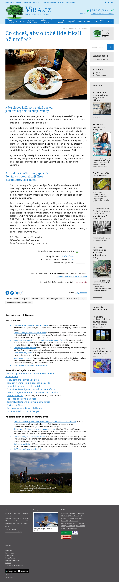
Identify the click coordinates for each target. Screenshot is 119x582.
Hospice (72, 513)
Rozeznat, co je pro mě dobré (21, 398)
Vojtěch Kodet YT (67, 518)
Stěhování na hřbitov (22, 444)
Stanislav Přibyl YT (76, 516)
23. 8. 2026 (96, 59)
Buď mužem (68, 256)
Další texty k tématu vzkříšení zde (28, 449)
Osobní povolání (15, 395)
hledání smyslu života (55, 298)
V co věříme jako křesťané (14, 565)
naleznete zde (81, 282)
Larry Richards (73, 28)
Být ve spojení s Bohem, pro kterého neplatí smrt (35, 429)
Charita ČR (64, 513)
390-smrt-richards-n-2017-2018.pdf (71, 276)
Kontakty (8, 550)
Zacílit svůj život (15, 405)
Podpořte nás (10, 558)
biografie (25, 298)
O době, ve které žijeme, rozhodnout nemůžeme (31, 389)
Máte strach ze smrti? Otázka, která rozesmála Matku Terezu (40, 340)
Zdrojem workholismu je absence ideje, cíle (28, 382)
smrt (16, 298)
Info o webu (9, 553)
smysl (83, 298)
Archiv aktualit (97, 297)
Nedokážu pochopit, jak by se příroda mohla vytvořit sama (102, 320)
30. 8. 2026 (103, 59)
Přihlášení (98, 69)
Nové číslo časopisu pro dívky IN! (99, 127)
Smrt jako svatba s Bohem (25, 347)
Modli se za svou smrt (23, 358)
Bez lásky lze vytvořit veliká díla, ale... (25, 408)
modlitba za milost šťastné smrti (19, 303)
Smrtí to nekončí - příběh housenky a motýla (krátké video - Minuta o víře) (45, 421)
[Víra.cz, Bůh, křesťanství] (28, 12)
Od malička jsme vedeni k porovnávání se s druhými (32, 392)
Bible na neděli (100, 55)
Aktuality (97, 85)
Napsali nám (9, 555)
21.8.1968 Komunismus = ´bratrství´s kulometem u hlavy (100, 252)
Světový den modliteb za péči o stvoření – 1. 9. (102, 351)
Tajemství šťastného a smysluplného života (28, 401)
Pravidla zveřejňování (12, 560)
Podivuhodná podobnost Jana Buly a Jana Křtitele (100, 96)
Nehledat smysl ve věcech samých (23, 386)
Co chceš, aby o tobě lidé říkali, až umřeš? (31, 325)
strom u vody (105, 35)
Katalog (8, 563)
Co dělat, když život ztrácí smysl (23, 411)
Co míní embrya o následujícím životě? (30, 332)
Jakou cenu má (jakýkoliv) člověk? (23, 379)
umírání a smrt (37, 298)
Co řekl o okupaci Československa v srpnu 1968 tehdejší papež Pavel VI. (101, 213)
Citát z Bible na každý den (102, 13)
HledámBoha (70, 526)
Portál (70, 259)
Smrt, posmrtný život (22, 352)
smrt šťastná (72, 298)
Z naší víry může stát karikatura (101, 174)
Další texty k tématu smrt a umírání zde (30, 365)
